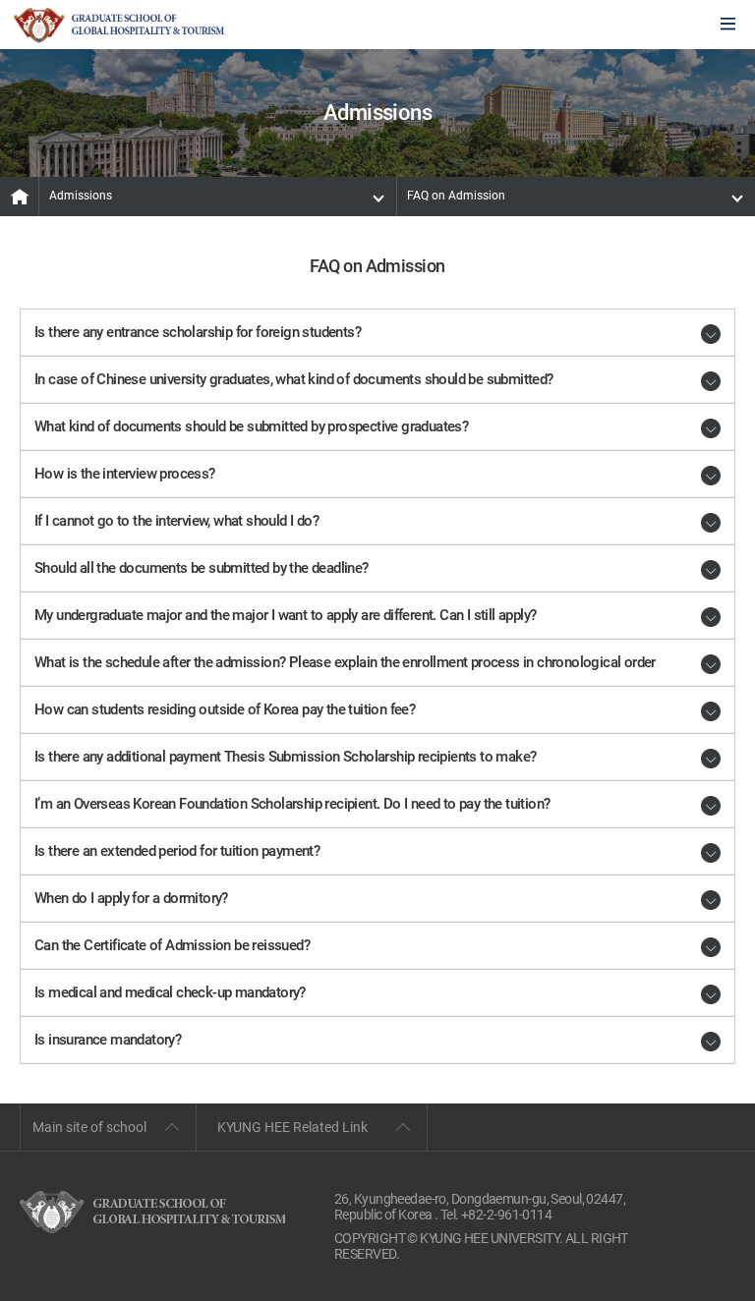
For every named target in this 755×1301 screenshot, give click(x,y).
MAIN (19, 196)
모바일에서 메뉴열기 (728, 25)
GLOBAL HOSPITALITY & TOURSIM (119, 25)
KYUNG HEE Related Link (292, 1127)
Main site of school (89, 1127)
